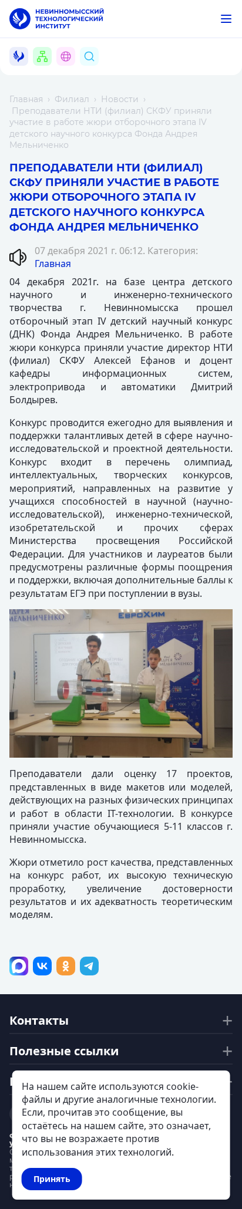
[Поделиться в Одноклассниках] (65, 966)
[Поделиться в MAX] (18, 966)
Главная (26, 99)
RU (72, 70)
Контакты (39, 1020)
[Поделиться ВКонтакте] (42, 966)
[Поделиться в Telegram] (89, 966)
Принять (51, 1178)
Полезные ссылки (64, 1051)
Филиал (72, 99)
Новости (120, 99)
